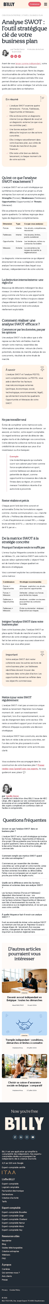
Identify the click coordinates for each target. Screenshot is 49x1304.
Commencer (34, 4)
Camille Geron (12, 796)
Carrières (6, 1269)
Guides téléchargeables (12, 1248)
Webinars (6, 1255)
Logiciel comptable (10, 1187)
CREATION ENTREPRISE (11, 15)
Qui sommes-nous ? (11, 1272)
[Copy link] (19, 56)
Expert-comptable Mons (13, 1226)
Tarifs (4, 1201)
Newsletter (6, 1240)
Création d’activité (10, 1198)
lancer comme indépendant (28, 63)
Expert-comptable (10, 1184)
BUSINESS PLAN (36, 15)
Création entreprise (10, 1251)
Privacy (5, 1290)
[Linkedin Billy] (15, 56)
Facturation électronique (13, 1191)
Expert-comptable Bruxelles (14, 1212)
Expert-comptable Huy (12, 1230)
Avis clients (7, 1276)
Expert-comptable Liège (13, 1215)
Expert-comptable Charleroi (14, 1219)
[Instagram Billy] (26, 1136)
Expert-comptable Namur (13, 1223)
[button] (24, 830)
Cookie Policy (15, 1290)
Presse (5, 1280)
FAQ (4, 1258)
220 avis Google (16, 1163)
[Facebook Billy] (11, 56)
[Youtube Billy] (32, 1136)
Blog (4, 1244)
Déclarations (7, 1194)
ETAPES (25, 15)
